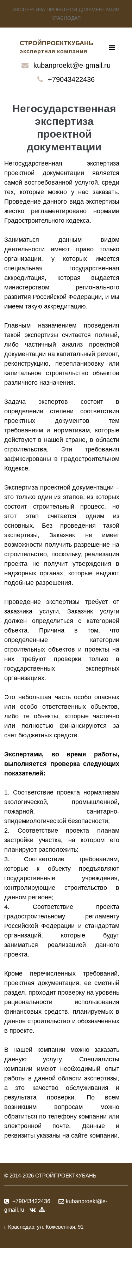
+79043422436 (71, 79)
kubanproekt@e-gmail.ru (72, 65)
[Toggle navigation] (111, 47)
